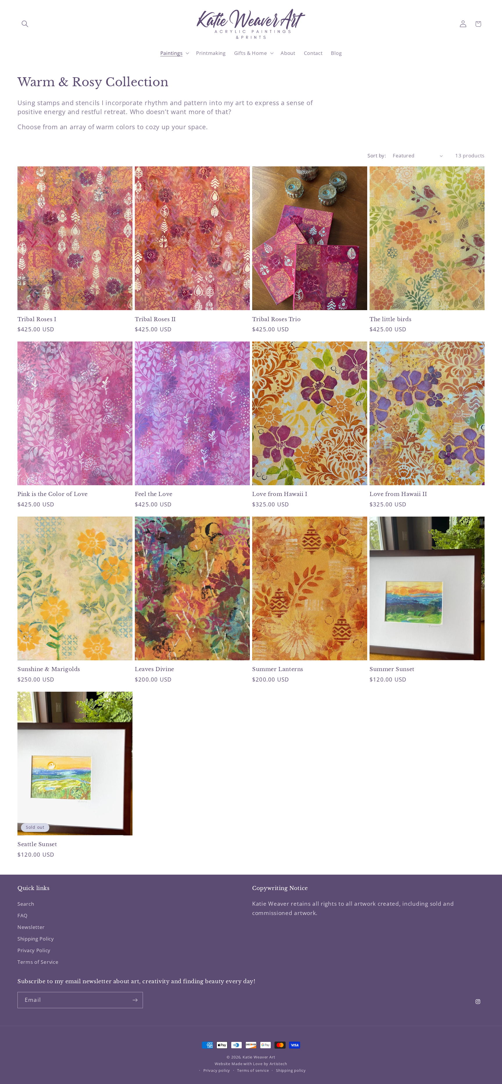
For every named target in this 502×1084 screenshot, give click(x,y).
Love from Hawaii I (279, 494)
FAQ (22, 915)
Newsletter (31, 927)
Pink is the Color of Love (52, 494)
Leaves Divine (154, 669)
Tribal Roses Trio (276, 319)
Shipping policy (291, 1070)
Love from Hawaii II (398, 494)
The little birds (391, 319)
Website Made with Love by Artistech (251, 1063)
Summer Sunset (392, 669)
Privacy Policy (34, 950)
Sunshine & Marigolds (48, 669)
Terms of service (253, 1070)
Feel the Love (154, 494)
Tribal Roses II (155, 319)
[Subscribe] (135, 1000)
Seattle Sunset (37, 844)
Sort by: (376, 155)
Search (25, 903)
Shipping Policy (35, 938)
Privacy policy (216, 1070)
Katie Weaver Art (259, 1057)
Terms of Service (38, 962)
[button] (25, 24)
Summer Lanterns (277, 669)
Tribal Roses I (36, 319)
